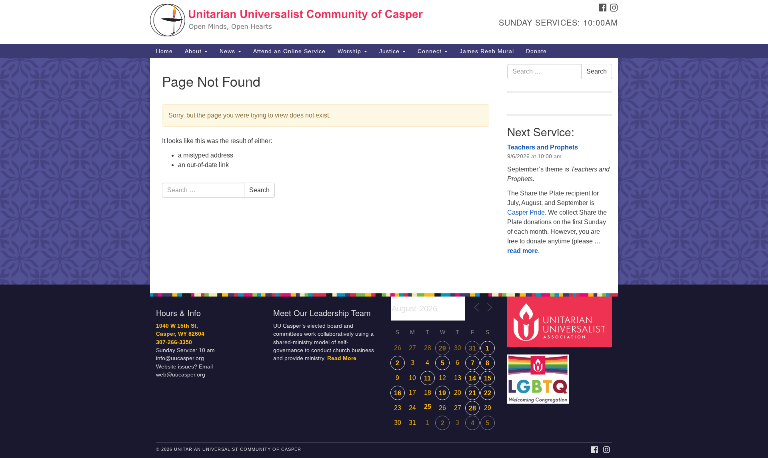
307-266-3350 (174, 342)
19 (442, 393)
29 (442, 348)
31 (472, 348)
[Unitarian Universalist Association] (560, 322)
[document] (384, 171)
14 (472, 378)
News (228, 51)
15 (487, 378)
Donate (536, 51)
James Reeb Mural (487, 51)
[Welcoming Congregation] (539, 375)
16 (397, 393)
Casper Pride (526, 212)
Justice (390, 51)
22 (487, 393)
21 (472, 393)
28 (472, 408)
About (194, 51)
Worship (350, 51)
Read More (341, 358)
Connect (431, 51)
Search (259, 190)
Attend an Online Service (289, 51)
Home (164, 51)
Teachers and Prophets (542, 147)
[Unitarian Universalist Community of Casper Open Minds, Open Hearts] (286, 22)
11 (427, 378)
